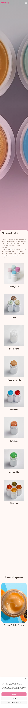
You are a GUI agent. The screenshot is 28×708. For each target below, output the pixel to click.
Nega (14, 698)
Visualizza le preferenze (14, 702)
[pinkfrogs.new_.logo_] (5, 3)
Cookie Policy (8, 705)
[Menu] (26, 3)
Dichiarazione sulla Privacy (17, 705)
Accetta (14, 694)
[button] (26, 679)
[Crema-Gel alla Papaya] (14, 606)
